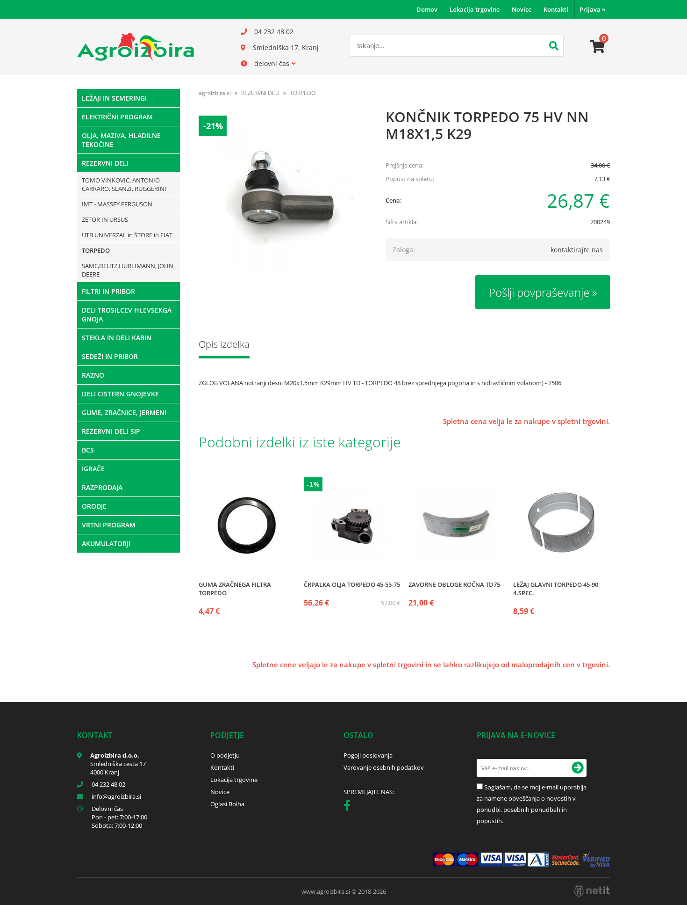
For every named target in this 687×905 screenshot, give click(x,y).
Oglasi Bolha (227, 804)
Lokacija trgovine (475, 9)
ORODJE (94, 506)
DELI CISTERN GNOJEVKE (120, 393)
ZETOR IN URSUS (105, 219)
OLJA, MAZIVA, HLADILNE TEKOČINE (121, 140)
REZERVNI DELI (105, 163)
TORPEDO (96, 250)
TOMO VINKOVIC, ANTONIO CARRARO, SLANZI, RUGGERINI (124, 184)
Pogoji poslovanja (368, 755)
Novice (521, 9)
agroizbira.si (215, 93)
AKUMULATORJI (106, 543)
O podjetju (225, 755)
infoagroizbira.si (116, 796)
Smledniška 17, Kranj (286, 47)
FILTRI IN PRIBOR (108, 291)
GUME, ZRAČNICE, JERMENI (124, 412)
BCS (88, 449)
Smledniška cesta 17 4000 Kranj (118, 767)
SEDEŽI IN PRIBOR (110, 356)
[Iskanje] (553, 46)
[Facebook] (349, 807)
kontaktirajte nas (577, 249)
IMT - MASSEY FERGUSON (117, 204)
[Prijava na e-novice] (578, 768)
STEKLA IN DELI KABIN (116, 337)
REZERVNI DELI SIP (111, 431)
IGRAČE (93, 468)
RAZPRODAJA (102, 487)
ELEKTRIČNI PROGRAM (117, 116)
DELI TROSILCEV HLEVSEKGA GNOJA (127, 314)
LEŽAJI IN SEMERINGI (114, 98)
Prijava (592, 9)
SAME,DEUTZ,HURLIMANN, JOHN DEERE (127, 270)
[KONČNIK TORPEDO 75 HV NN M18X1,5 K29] (283, 200)
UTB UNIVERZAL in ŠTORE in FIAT (127, 235)
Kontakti (556, 9)
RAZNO (93, 375)
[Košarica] (597, 46)
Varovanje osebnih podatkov (384, 767)
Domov (426, 9)
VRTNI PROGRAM (109, 524)
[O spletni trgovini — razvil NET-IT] (592, 891)
